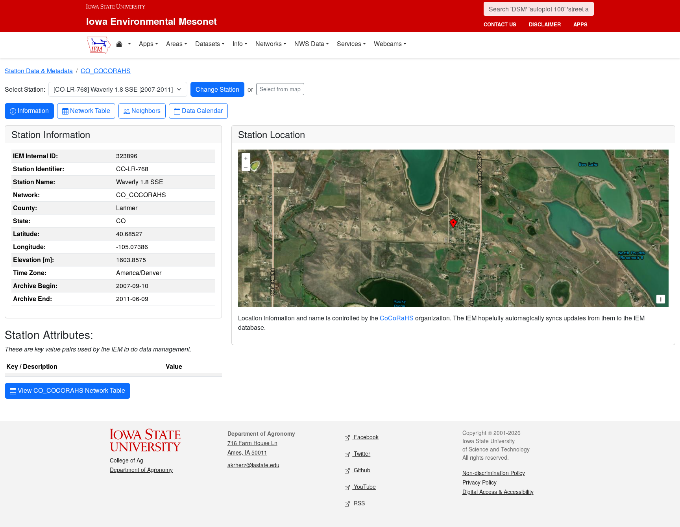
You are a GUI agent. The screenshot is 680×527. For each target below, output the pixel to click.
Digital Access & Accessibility (498, 492)
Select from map (280, 89)
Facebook (365, 437)
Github (361, 470)
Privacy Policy (479, 482)
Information (33, 110)
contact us (500, 24)
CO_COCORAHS (106, 70)
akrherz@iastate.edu (253, 465)
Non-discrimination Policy (493, 473)
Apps (146, 43)
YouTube (364, 486)
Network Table (90, 110)
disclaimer (545, 24)
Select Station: (25, 89)
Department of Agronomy (141, 469)
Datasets (207, 43)
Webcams (388, 43)
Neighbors (146, 110)
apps (580, 24)
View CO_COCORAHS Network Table (70, 390)
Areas (174, 43)
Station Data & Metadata (39, 70)
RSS (358, 503)
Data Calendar (202, 110)
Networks (268, 43)
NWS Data (309, 43)
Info (238, 43)
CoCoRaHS (397, 317)
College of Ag (126, 460)
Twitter (361, 453)
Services (349, 43)
